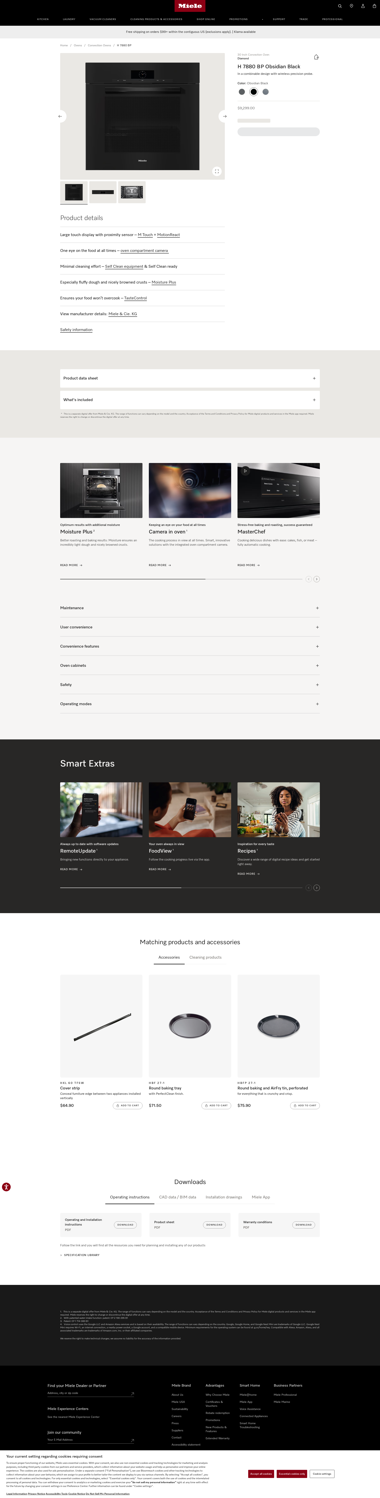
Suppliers (177, 1430)
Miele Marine (282, 1402)
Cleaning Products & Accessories (156, 19)
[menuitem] (45, 19)
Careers (176, 1416)
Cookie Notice (76, 1494)
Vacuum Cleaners (103, 19)
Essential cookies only (292, 1473)
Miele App (261, 1197)
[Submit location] (132, 1394)
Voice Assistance (250, 1409)
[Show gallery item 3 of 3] (132, 192)
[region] (142, 116)
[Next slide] (224, 116)
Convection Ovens (99, 45)
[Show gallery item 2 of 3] (103, 192)
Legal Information (16, 1494)
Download (125, 1225)
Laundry (69, 19)
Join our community (64, 1432)
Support (279, 19)
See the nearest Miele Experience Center (74, 1417)
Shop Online (206, 19)
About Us (177, 1395)
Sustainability (180, 1409)
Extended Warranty (218, 1438)
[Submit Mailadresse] (132, 1440)
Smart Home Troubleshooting (250, 1425)
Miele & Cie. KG (122, 314)
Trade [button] (303, 19)
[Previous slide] (60, 116)
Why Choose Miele (218, 1395)
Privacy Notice (36, 1494)
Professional (332, 19)
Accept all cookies (261, 1473)
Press (175, 1423)
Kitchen (43, 19)
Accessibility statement (186, 1444)
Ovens (78, 45)
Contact (176, 1437)
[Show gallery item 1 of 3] (74, 192)
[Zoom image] (217, 171)
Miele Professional (285, 1395)
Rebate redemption (218, 1413)
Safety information (76, 330)
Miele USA (178, 1402)
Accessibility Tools (57, 1494)
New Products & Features (216, 1429)
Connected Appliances (254, 1416)
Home (64, 45)
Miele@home (248, 1395)
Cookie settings (322, 1473)
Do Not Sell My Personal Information (108, 1494)
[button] (242, 91)
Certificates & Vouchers (214, 1404)
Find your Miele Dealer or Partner (77, 1386)
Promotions (238, 19)
